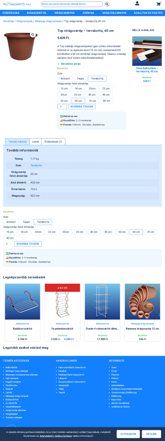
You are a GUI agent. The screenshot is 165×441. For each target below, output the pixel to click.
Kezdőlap (8, 21)
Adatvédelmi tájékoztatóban (56, 436)
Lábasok (62, 378)
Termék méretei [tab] (17, 141)
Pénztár (115, 375)
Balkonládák (11, 367)
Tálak (61, 389)
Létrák (9, 392)
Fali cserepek (12, 378)
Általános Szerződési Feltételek (126, 389)
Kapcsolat (116, 399)
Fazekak (62, 371)
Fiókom (114, 378)
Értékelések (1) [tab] (53, 141)
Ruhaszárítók (22, 323)
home (114, 382)
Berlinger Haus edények (17, 371)
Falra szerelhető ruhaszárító (72, 367)
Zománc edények (14, 417)
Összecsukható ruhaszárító (71, 382)
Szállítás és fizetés (120, 406)
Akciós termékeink (120, 403)
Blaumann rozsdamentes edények (22, 375)
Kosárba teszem (82, 106)
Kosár (114, 371)
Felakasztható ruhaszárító (71, 375)
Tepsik (61, 392)
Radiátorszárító (22, 328)
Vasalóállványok (13, 406)
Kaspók (9, 389)
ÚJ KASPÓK (11, 403)
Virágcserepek (24, 21)
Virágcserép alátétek (16, 410)
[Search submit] (107, 4)
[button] (137, 3)
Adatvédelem (117, 385)
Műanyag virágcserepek (48, 21)
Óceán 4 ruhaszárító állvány (102, 328)
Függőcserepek (13, 382)
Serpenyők (63, 385)
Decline (151, 434)
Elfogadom (128, 434)
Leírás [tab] (35, 141)
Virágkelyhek (12, 414)
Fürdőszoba (11, 385)
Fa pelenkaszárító (62, 328)
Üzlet (113, 367)
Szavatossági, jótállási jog (124, 392)
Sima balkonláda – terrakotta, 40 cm (147, 70)
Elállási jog (116, 396)
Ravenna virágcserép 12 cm (142, 328)
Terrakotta (36, 165)
